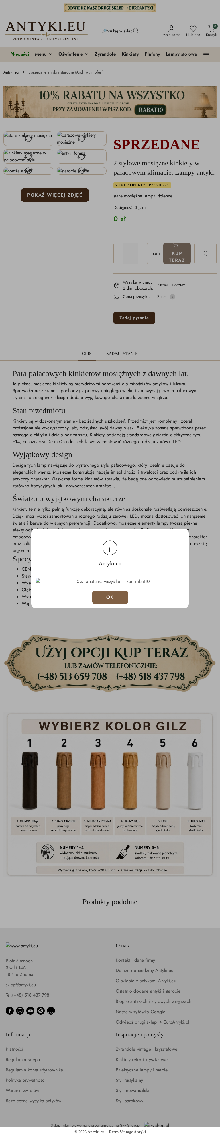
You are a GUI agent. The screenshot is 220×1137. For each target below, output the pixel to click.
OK (110, 597)
